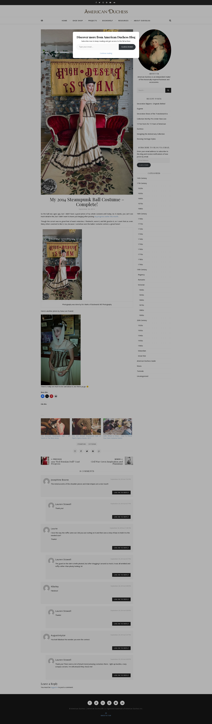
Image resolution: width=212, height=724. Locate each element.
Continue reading (106, 53)
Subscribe (127, 47)
